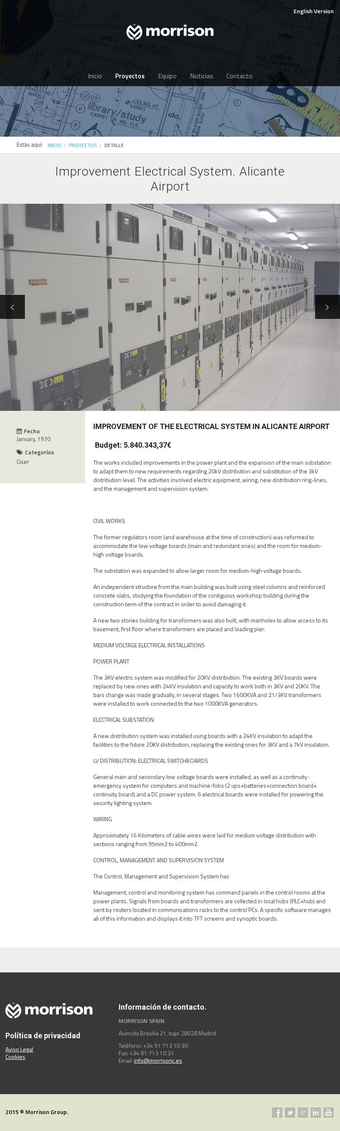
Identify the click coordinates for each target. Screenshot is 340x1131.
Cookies (15, 1056)
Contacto (239, 76)
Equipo (167, 76)
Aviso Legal (19, 1049)
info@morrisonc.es (158, 1060)
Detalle (114, 145)
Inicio (95, 76)
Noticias (201, 76)
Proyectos (130, 76)
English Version (314, 11)
